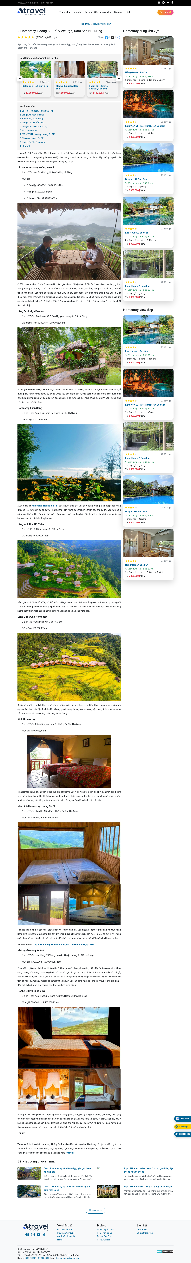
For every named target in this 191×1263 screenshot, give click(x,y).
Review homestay (102, 24)
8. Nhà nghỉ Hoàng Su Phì (32, 138)
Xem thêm (96, 1210)
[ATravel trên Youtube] (168, 2)
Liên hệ (60, 1240)
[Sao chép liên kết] (119, 37)
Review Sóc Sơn (104, 1236)
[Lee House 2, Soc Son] (148, 211)
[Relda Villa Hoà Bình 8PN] (35, 69)
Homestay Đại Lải (104, 1233)
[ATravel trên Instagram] (163, 2)
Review (88, 12)
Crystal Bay (142, 1229)
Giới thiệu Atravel (64, 1229)
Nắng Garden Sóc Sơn (136, 72)
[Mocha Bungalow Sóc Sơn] (69, 69)
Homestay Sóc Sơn (105, 1229)
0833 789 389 (30, 1258)
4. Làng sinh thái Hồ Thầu (32, 122)
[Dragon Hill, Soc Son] (148, 157)
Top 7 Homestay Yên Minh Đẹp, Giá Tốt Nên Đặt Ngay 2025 (63, 944)
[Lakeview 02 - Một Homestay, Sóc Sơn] (148, 104)
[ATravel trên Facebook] (159, 2)
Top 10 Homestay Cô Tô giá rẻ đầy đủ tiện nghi (148, 1186)
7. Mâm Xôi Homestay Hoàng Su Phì (37, 134)
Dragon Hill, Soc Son (136, 179)
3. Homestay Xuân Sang (31, 118)
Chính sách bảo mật (66, 1236)
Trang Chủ (85, 24)
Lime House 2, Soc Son (137, 286)
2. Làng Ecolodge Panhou (32, 114)
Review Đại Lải (103, 1240)
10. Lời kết (25, 146)
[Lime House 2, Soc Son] (148, 264)
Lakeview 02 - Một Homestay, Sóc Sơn (145, 126)
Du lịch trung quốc (145, 1233)
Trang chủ (64, 12)
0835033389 (23, 3)
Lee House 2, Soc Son (136, 232)
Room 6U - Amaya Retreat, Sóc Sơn (98, 87)
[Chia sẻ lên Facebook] (107, 37)
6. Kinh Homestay (28, 130)
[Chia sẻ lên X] (113, 37)
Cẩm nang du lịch (103, 12)
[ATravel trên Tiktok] (172, 2)
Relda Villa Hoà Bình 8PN (35, 86)
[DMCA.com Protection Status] (165, 1253)
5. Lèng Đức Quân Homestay (34, 126)
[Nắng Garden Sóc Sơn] (148, 50)
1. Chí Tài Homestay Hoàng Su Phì (36, 110)
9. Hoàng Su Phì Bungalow (32, 142)
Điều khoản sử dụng (66, 1233)
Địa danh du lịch (122, 12)
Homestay (77, 12)
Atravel (70, 1152)
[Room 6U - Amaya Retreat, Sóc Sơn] (102, 69)
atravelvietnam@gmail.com (41, 3)
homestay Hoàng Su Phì (45, 505)
